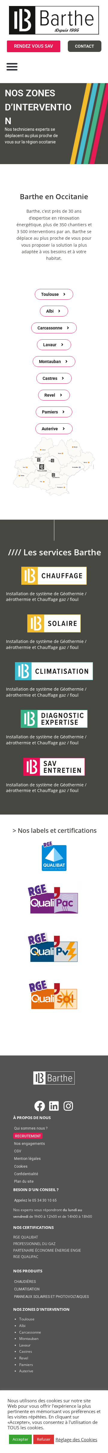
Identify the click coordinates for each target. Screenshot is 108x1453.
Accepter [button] (20, 1439)
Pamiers (26, 1364)
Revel (23, 1358)
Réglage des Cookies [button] (76, 1439)
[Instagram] (68, 1106)
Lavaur (25, 1345)
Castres (25, 1351)
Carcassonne (30, 1332)
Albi (22, 1325)
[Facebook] (39, 1106)
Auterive (26, 1370)
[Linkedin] (53, 1106)
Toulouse (26, 1319)
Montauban (28, 1338)
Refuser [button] (43, 1439)
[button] (12, 67)
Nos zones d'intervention (41, 1309)
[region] (54, 123)
